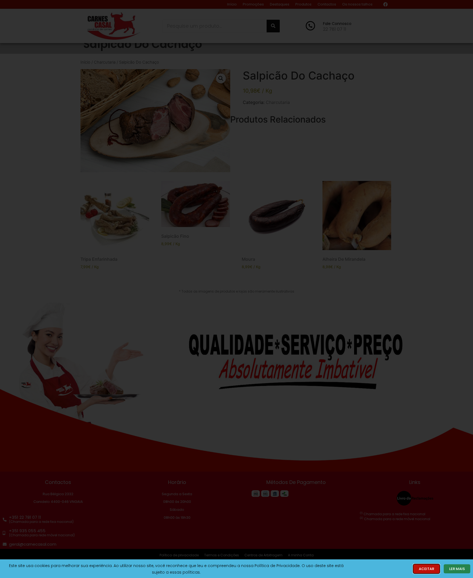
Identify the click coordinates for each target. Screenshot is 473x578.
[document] (236, 289)
